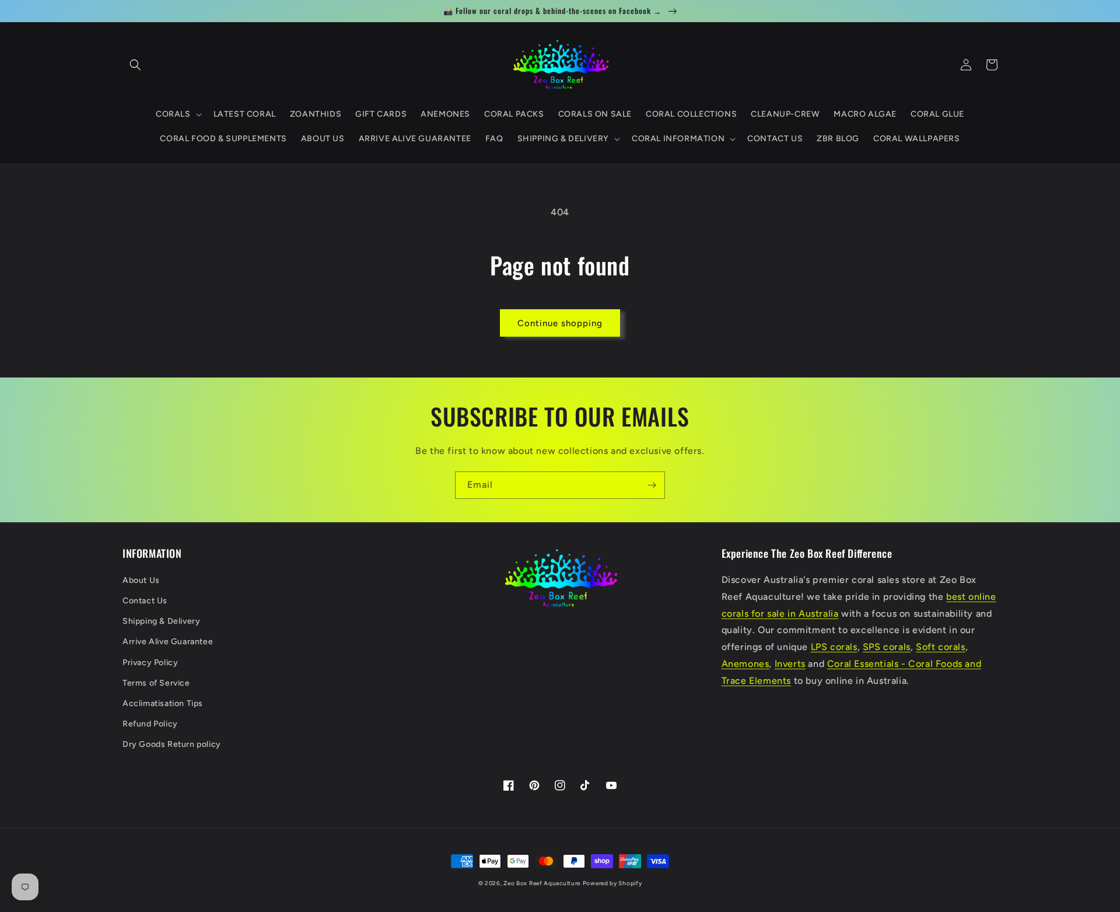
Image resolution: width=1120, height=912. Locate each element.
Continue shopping (560, 323)
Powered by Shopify (612, 883)
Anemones (745, 663)
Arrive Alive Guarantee (168, 642)
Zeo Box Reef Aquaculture (541, 883)
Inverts (790, 663)
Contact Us (145, 601)
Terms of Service (156, 683)
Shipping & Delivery (161, 621)
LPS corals (834, 646)
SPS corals (887, 646)
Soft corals (940, 646)
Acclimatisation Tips (163, 703)
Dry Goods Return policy (172, 744)
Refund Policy (150, 724)
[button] (135, 65)
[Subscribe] (651, 485)
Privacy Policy (150, 663)
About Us (141, 580)
